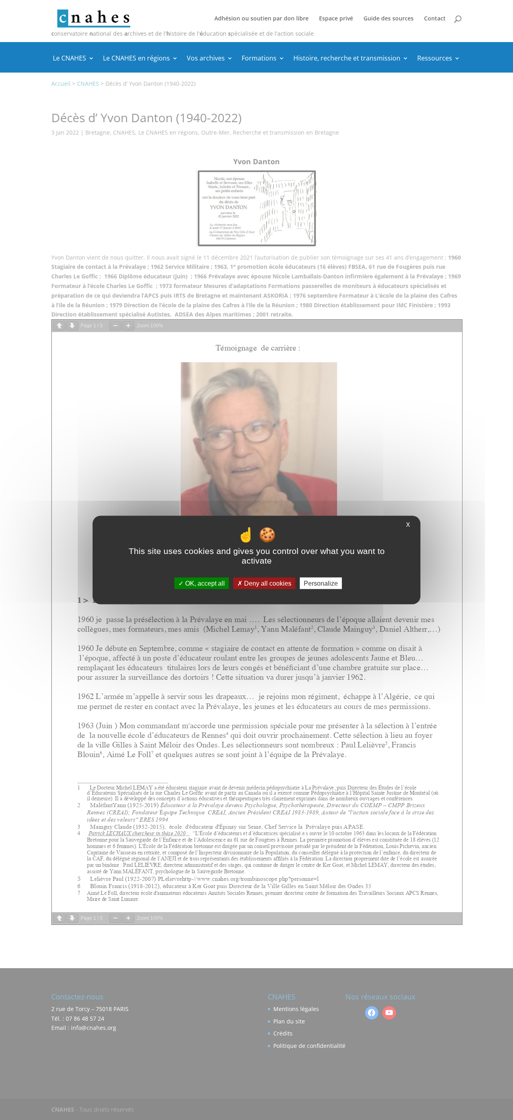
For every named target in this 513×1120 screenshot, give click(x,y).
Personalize (321, 583)
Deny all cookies (266, 583)
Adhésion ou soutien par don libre (261, 19)
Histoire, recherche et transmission (346, 58)
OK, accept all (204, 583)
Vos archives (206, 58)
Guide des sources (389, 19)
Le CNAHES (69, 58)
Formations (259, 58)
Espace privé (336, 19)
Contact (435, 19)
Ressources (434, 58)
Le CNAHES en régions (136, 58)
